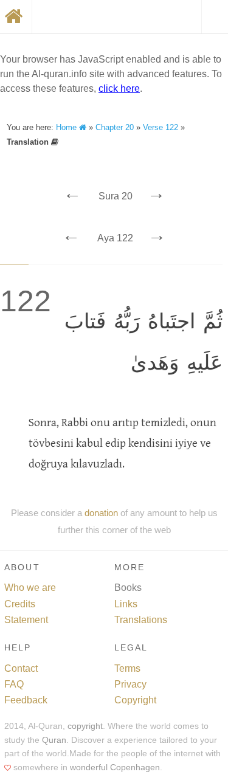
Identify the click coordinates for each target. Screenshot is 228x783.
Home (67, 127)
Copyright (135, 700)
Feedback (25, 700)
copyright (85, 726)
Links (125, 604)
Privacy (130, 684)
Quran (54, 740)
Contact (21, 668)
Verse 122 (160, 127)
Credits (19, 604)
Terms (127, 668)
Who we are (30, 587)
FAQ (14, 684)
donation (101, 513)
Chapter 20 (114, 127)
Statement (26, 620)
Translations (140, 620)
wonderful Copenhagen (115, 767)
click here (119, 88)
